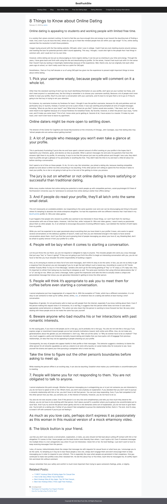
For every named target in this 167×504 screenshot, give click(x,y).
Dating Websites (96, 10)
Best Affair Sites (62, 10)
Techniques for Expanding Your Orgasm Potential (47, 489)
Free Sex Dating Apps (79, 10)
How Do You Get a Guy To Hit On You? (44, 491)
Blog (51, 10)
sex (76, 296)
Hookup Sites (41, 10)
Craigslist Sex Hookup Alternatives (118, 10)
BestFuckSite (83, 3)
